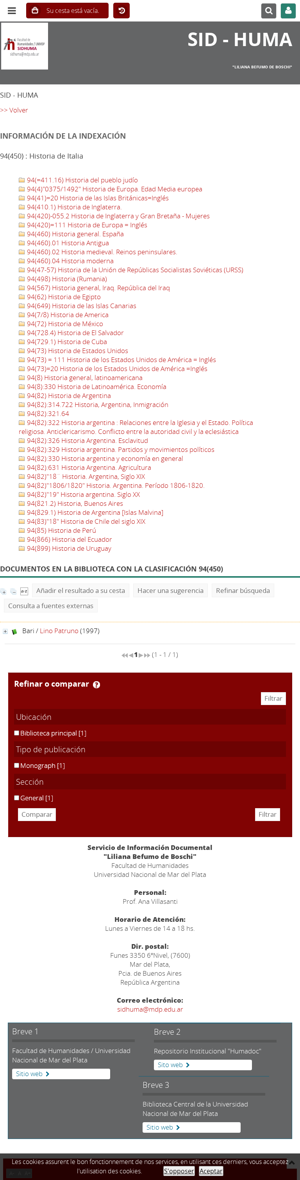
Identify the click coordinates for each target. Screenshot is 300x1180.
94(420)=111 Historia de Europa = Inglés (86, 224)
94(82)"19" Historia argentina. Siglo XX (82, 494)
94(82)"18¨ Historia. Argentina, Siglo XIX (85, 476)
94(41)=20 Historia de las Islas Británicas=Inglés (97, 197)
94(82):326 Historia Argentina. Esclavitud (86, 440)
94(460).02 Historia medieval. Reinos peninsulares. (101, 251)
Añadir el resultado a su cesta (80, 590)
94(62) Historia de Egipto (63, 296)
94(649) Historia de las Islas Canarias (80, 305)
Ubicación (34, 716)
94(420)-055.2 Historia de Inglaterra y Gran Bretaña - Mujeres (117, 215)
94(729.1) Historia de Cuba (66, 341)
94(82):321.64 (47, 413)
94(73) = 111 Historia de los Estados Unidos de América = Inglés (120, 359)
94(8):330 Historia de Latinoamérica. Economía (95, 386)
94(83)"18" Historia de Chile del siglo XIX (85, 521)
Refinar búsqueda (243, 590)
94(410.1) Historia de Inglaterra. (73, 206)
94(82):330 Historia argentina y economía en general (104, 458)
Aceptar (211, 1171)
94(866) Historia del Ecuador (68, 539)
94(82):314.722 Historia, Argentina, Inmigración (96, 404)
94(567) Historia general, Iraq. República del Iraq (97, 287)
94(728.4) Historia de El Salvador (74, 332)
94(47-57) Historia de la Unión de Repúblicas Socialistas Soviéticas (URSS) (134, 269)
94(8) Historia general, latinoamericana (84, 377)
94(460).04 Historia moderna (69, 260)
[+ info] (5, 631)
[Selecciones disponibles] (24, 590)
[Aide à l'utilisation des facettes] (96, 684)
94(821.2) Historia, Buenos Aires (74, 503)
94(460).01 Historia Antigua (67, 242)
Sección (30, 781)
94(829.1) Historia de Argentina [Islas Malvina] (94, 512)
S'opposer (179, 1171)
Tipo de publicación (51, 749)
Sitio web (29, 1073)
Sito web (170, 1064)
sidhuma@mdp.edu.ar (150, 1009)
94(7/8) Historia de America (67, 314)
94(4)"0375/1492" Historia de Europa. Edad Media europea (113, 188)
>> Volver (14, 109)
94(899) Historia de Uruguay (68, 548)
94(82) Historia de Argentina (68, 395)
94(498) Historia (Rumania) (66, 278)
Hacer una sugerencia (171, 590)
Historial (121, 11)
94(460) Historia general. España (74, 233)
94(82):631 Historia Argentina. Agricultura (88, 467)
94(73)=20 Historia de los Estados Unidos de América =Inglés (116, 368)
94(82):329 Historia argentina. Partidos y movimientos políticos (119, 449)
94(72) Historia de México (64, 323)
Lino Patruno (59, 630)
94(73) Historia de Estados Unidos (76, 350)
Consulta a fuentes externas (50, 605)
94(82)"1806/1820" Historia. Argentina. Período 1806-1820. (115, 485)
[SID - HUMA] (50, 46)
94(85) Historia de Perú (60, 530)
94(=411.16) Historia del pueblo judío (81, 179)
